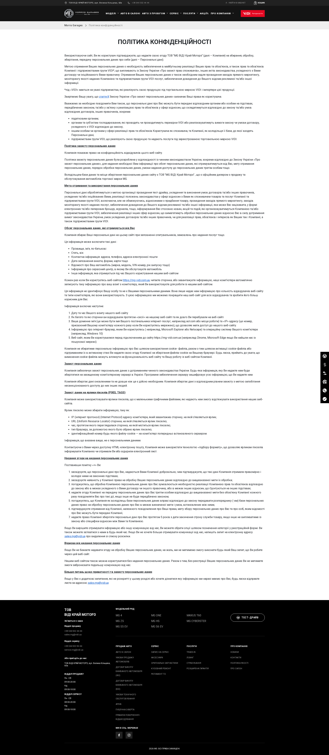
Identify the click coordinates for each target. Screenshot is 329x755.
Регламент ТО (158, 674)
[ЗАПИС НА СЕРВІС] (324, 381)
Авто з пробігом (153, 13)
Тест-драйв (250, 617)
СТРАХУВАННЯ (194, 663)
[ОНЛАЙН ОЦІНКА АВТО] (324, 399)
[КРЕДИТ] (324, 364)
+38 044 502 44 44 (140, 3)
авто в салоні (130, 13)
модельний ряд (125, 609)
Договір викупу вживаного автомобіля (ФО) (129, 671)
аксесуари (157, 657)
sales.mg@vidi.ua (74, 536)
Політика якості (239, 663)
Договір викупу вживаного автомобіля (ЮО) (129, 685)
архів (118, 704)
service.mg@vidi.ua (73, 650)
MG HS (155, 621)
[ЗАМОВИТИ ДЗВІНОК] (324, 390)
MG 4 (119, 615)
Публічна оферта (125, 709)
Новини (234, 652)
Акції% (204, 13)
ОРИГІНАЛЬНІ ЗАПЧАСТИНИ (164, 663)
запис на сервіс (160, 652)
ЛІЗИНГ (190, 657)
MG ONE (156, 615)
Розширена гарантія (198, 668)
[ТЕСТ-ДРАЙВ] (324, 356)
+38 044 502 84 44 (73, 646)
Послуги (189, 13)
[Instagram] (129, 735)
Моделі (111, 13)
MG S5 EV (122, 626)
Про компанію (221, 13)
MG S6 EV (157, 626)
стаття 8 (104, 96)
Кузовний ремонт (161, 668)
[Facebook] (119, 735)
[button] (259, 3)
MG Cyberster (196, 621)
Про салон (236, 668)
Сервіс (174, 13)
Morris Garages (73, 25)
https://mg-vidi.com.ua (136, 280)
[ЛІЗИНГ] (324, 373)
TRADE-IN (191, 652)
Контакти (235, 657)
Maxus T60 (194, 615)
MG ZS (120, 621)
